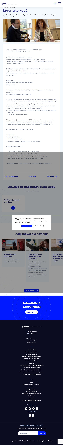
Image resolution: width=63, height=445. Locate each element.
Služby (31, 387)
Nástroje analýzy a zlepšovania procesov (31, 370)
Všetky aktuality (30, 290)
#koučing (5, 7)
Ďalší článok (50, 176)
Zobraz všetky (32, 176)
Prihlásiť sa (42, 433)
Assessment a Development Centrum (31, 393)
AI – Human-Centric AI (31, 354)
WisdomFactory (47, 441)
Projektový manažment (32, 361)
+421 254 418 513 (32, 331)
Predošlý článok (13, 176)
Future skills (31, 363)
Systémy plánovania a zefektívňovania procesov (31, 372)
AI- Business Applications (31, 352)
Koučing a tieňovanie (31, 391)
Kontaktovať (30, 312)
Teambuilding (31, 389)
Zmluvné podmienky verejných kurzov (31, 400)
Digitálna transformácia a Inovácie (31, 374)
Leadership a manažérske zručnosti (31, 356)
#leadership (12, 7)
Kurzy (31, 382)
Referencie (31, 398)
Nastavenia (38, 226)
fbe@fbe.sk (33, 333)
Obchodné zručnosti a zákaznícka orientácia (31, 365)
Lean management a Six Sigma (31, 358)
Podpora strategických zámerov (31, 384)
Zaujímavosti (31, 396)
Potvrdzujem (27, 226)
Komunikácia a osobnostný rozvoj (31, 367)
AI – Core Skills (31, 349)
